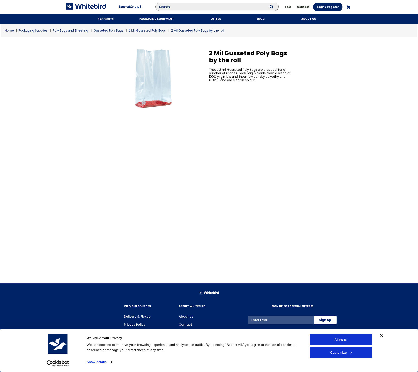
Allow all (340, 340)
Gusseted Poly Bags (108, 30)
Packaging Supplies (33, 30)
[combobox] (220, 7)
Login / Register (328, 7)
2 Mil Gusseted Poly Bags (147, 30)
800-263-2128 (130, 7)
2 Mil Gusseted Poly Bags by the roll (197, 30)
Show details (96, 362)
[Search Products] (272, 7)
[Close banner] (381, 335)
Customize (338, 352)
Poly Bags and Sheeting (70, 30)
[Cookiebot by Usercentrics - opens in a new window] (58, 363)
